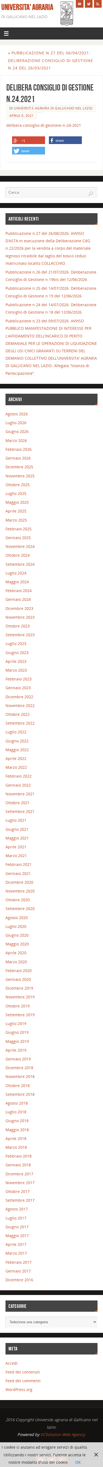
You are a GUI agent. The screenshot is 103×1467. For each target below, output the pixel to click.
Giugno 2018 (17, 1120)
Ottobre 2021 (17, 802)
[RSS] (98, 4)
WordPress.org (18, 1389)
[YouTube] (79, 4)
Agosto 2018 (16, 1103)
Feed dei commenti (23, 1380)
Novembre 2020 (20, 891)
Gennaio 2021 (18, 873)
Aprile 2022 (15, 758)
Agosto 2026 (16, 413)
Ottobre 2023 (17, 626)
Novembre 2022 (20, 705)
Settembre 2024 (20, 564)
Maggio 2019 (17, 1041)
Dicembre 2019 (19, 988)
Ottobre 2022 (17, 714)
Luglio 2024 (15, 573)
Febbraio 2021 (18, 864)
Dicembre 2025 (19, 466)
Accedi (11, 1363)
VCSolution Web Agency (62, 1434)
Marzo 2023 (16, 670)
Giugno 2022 (17, 741)
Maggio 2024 (17, 581)
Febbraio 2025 (18, 528)
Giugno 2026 (17, 431)
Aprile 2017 (15, 1244)
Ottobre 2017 (17, 1191)
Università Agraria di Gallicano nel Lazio (53, 108)
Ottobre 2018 (17, 1085)
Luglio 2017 (15, 1218)
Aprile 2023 (15, 661)
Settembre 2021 (20, 811)
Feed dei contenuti (22, 1372)
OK (78, 1462)
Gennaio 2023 (18, 687)
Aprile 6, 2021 (21, 115)
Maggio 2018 (17, 1129)
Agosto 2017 (16, 1209)
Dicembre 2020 (19, 882)
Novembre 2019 (20, 996)
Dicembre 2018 (19, 1067)
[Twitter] (89, 4)
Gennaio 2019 (18, 1058)
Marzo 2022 (16, 767)
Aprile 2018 (15, 1138)
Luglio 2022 (15, 731)
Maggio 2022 (17, 749)
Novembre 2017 (20, 1182)
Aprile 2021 (15, 846)
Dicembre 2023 (19, 608)
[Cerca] (90, 193)
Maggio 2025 (17, 502)
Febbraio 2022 (18, 776)
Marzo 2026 (16, 440)
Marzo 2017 (16, 1253)
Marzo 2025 (16, 520)
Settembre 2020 (20, 908)
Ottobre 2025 (17, 484)
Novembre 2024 (20, 546)
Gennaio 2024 (18, 599)
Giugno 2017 (17, 1226)
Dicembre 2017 (19, 1173)
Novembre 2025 (20, 475)
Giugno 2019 (17, 1032)
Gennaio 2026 (18, 458)
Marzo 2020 (16, 961)
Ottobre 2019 (17, 1006)
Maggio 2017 (17, 1235)
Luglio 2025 (15, 493)
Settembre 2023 (20, 634)
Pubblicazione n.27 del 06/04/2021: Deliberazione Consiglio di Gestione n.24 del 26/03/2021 (50, 60)
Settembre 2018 (20, 1094)
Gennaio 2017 (18, 1271)
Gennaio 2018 (18, 1164)
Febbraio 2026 (18, 449)
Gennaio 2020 (18, 979)
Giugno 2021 (17, 829)
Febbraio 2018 (18, 1156)
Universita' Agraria (27, 7)
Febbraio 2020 (18, 970)
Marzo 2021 (16, 855)
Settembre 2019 (20, 1014)
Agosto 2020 (16, 917)
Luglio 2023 (15, 643)
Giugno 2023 (17, 652)
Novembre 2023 (20, 617)
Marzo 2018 (16, 1147)
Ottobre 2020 (17, 899)
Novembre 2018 (20, 1076)
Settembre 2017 (20, 1200)
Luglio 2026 (15, 422)
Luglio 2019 (15, 1023)
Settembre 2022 (20, 723)
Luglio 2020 (15, 926)
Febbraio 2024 (18, 590)
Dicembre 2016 (19, 1279)
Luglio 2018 (15, 1111)
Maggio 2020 (17, 944)
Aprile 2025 (15, 511)
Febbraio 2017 (18, 1262)
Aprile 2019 (15, 1050)
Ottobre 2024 (17, 555)
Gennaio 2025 (18, 537)
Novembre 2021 (20, 793)
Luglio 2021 (15, 820)
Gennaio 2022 (18, 785)
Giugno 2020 (17, 935)
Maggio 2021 (17, 838)
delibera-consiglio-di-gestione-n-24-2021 (43, 125)
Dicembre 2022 (19, 696)
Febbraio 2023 (18, 679)
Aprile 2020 (15, 952)
